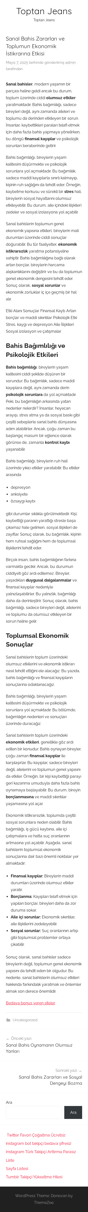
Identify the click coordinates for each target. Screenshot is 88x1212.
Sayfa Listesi (17, 1168)
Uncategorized (25, 1020)
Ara (9, 1102)
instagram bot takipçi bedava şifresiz (38, 1143)
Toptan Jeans (44, 10)
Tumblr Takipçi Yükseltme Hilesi (34, 1177)
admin (70, 62)
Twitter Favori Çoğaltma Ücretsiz (36, 1135)
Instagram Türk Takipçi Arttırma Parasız (41, 1151)
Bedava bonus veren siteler (30, 1003)
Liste (10, 1160)
